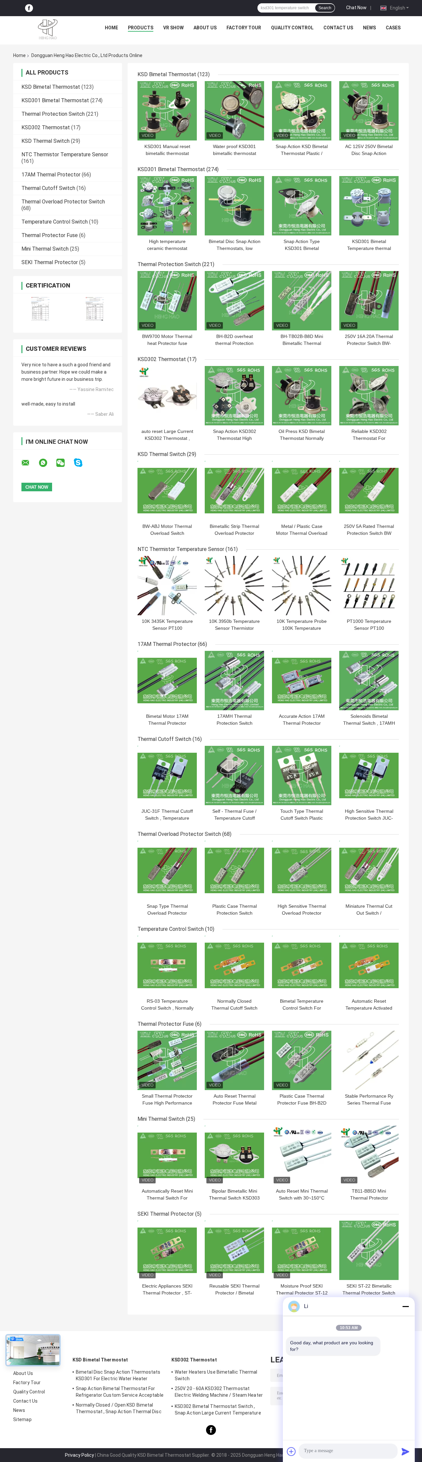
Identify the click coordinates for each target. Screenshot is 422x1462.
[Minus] (405, 1306)
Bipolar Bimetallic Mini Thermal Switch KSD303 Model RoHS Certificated (234, 1197)
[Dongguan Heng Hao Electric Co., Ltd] (48, 29)
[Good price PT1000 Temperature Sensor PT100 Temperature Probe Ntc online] (369, 585)
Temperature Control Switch (54, 222)
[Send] (405, 1451)
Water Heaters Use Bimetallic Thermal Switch (216, 1375)
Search (324, 8)
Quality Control (292, 27)
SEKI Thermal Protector (49, 262)
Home (111, 27)
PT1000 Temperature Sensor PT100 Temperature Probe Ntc (369, 628)
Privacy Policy (79, 1455)
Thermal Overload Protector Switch (63, 201)
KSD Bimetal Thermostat (50, 87)
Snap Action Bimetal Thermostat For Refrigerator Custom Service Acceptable (120, 1392)
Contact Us (338, 27)
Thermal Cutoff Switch (48, 188)
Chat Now (356, 7)
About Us (205, 27)
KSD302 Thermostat (45, 127)
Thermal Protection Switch (53, 114)
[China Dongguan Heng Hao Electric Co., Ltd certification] (40, 309)
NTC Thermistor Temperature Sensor (64, 154)
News (369, 27)
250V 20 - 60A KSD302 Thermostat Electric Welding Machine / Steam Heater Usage (219, 1393)
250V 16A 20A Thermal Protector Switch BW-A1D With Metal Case (369, 343)
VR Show (173, 27)
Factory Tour (243, 27)
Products (140, 27)
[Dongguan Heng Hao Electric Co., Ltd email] (29, 463)
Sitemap (22, 1419)
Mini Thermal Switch (45, 249)
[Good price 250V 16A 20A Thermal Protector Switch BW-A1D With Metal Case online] (369, 300)
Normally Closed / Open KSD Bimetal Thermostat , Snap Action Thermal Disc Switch (119, 1409)
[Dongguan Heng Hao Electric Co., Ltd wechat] (64, 463)
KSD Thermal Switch (45, 141)
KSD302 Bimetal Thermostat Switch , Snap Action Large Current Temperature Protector (218, 1410)
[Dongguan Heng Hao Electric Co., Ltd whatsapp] (47, 463)
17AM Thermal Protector (50, 174)
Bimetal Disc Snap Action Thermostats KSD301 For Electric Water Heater (118, 1375)
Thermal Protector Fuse (49, 235)
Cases (393, 27)
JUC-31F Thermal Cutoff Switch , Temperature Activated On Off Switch (167, 818)
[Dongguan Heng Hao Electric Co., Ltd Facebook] (29, 8)
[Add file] (291, 1451)
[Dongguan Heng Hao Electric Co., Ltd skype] (82, 462)
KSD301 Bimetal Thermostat (55, 100)
